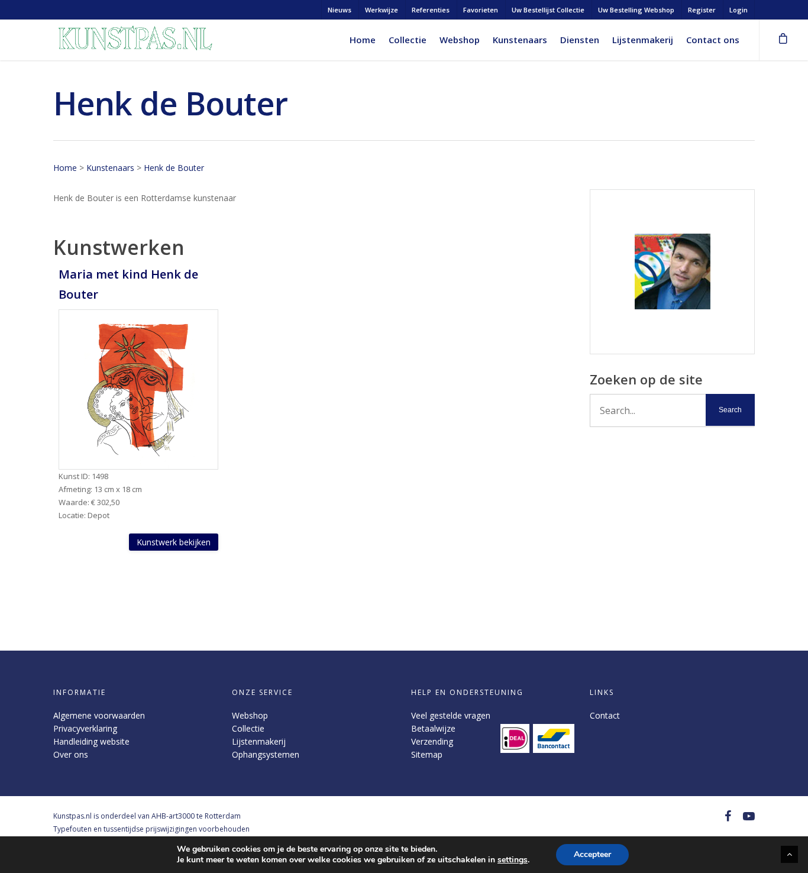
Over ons (70, 754)
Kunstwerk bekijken (174, 542)
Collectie (407, 40)
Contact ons (712, 40)
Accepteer (592, 854)
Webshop (459, 40)
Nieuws (339, 9)
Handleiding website (91, 741)
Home (363, 40)
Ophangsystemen (265, 754)
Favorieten (480, 9)
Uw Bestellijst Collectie (548, 9)
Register (702, 9)
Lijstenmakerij (642, 40)
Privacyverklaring (85, 728)
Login (738, 9)
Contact (605, 715)
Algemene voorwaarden (99, 715)
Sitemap (426, 754)
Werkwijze (381, 9)
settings (512, 860)
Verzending (432, 741)
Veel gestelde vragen (450, 715)
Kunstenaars (520, 40)
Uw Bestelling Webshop (636, 9)
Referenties (431, 9)
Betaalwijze (433, 728)
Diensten (579, 40)
